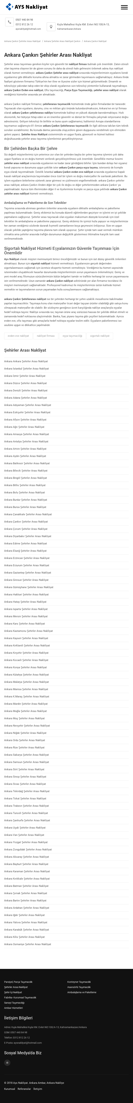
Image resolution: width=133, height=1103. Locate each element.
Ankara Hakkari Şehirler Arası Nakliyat (26, 594)
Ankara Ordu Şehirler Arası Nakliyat (24, 740)
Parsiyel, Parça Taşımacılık (18, 982)
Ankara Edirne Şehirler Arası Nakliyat (25, 543)
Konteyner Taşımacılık (79, 982)
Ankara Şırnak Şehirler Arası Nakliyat (25, 893)
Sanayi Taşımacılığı (14, 1002)
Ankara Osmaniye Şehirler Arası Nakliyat (27, 944)
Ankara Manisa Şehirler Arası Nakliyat (26, 689)
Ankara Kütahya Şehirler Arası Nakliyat (26, 674)
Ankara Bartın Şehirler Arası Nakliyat (25, 900)
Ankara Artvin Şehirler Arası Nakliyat (25, 448)
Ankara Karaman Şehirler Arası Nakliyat (27, 871)
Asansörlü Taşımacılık (79, 987)
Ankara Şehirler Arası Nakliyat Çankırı (62, 41)
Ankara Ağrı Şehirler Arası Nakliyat (24, 427)
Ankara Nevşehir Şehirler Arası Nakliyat (27, 725)
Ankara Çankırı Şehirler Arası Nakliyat (22, 41)
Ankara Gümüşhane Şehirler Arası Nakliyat (28, 587)
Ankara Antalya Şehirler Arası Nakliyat (26, 441)
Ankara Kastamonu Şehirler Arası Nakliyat (28, 631)
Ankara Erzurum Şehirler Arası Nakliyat (26, 565)
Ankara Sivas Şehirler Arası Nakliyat (25, 784)
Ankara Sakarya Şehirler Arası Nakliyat (26, 754)
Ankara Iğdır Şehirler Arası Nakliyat (24, 915)
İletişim (37, 1089)
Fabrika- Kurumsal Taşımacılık (20, 997)
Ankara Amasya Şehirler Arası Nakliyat (26, 434)
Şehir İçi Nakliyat (13, 992)
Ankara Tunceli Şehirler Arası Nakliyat (26, 813)
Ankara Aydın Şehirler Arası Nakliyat (25, 456)
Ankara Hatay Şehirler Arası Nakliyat (25, 601)
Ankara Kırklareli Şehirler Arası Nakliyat (27, 645)
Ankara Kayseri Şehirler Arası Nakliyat (26, 638)
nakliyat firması (46, 335)
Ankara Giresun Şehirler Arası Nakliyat (26, 580)
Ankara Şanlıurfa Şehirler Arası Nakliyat (27, 820)
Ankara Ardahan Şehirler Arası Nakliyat (26, 907)
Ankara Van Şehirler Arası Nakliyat (24, 835)
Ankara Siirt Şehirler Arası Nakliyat (24, 769)
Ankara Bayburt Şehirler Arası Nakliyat (26, 864)
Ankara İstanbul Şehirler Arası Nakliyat (26, 368)
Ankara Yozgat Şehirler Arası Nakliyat (26, 842)
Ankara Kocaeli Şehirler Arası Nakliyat (26, 660)
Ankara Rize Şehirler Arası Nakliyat (24, 747)
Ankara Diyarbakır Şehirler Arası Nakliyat (27, 536)
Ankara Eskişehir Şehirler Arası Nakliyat (27, 412)
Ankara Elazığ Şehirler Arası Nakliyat (25, 550)
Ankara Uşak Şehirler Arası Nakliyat (25, 827)
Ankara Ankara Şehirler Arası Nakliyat (26, 361)
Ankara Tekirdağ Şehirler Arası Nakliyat (27, 791)
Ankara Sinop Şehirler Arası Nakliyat (25, 776)
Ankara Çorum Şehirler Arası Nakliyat (25, 529)
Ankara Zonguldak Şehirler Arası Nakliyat (28, 849)
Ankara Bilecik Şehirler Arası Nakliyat (25, 470)
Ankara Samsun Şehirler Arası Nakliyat (26, 762)
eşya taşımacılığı (72, 335)
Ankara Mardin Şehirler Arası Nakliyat (26, 703)
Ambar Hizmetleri (13, 1008)
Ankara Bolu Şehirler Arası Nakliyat (24, 492)
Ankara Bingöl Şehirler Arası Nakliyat (25, 478)
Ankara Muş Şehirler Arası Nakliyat (24, 718)
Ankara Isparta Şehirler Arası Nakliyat (26, 609)
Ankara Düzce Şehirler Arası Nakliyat (25, 383)
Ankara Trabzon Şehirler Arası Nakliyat (26, 805)
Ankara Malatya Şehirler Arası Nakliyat (26, 682)
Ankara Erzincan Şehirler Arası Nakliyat (27, 558)
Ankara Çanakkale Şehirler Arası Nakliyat (28, 514)
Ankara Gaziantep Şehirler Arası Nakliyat (27, 572)
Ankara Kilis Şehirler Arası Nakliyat (24, 937)
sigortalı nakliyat (99, 335)
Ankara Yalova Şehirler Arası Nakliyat (25, 922)
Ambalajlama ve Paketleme (81, 992)
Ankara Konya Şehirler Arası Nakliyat (25, 667)
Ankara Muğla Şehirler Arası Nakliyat (25, 711)
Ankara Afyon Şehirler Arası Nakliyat (25, 419)
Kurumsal (9, 1089)
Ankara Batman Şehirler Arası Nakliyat (26, 886)
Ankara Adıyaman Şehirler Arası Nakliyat (27, 405)
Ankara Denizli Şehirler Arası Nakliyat (25, 390)
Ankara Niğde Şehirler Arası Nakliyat (25, 733)
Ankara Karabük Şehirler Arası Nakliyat (26, 929)
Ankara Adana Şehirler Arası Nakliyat (25, 397)
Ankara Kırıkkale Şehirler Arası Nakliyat (27, 878)
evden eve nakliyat (18, 335)
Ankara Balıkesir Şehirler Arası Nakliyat (27, 463)
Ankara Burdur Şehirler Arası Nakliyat (25, 499)
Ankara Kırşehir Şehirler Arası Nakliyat (26, 652)
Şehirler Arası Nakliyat (16, 987)
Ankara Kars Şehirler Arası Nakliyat (24, 623)
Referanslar (24, 1089)
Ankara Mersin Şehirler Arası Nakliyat (26, 616)
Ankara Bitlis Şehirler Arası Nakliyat (25, 485)
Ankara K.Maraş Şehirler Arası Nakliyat (26, 696)
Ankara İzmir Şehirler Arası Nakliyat (24, 375)
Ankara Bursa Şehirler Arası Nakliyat (25, 507)
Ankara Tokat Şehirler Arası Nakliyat (25, 798)
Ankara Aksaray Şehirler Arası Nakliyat (26, 856)
